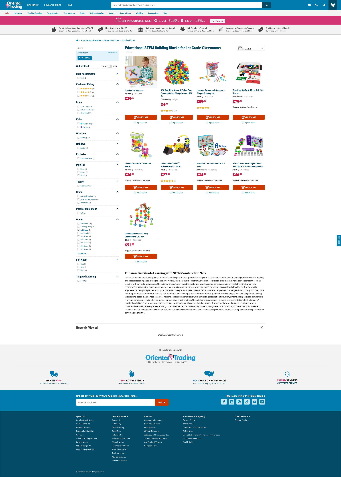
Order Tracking (118, 427)
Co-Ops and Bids (83, 423)
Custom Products (242, 420)
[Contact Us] (316, 5)
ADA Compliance (119, 457)
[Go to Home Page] (77, 40)
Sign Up (161, 402)
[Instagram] (262, 402)
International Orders (120, 445)
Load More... (83, 253)
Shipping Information (121, 438)
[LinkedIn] (231, 402)
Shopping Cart (118, 442)
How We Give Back (152, 423)
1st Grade (85, 57)
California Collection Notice (194, 427)
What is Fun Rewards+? (85, 449)
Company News (150, 445)
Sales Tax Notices (119, 449)
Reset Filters (112, 53)
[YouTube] (254, 402)
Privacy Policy (189, 420)
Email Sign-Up (82, 442)
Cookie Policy (188, 442)
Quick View (142, 122)
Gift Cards (80, 434)
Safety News (188, 431)
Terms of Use (188, 423)
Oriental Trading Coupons (87, 438)
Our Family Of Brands (153, 442)
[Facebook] (224, 402)
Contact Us (116, 420)
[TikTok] (247, 402)
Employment (149, 427)
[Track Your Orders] (309, 5)
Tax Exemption (118, 453)
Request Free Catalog (85, 431)
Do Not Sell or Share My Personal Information (201, 434)
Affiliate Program (151, 431)
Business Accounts (83, 427)
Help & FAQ (116, 423)
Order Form (116, 431)
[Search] (266, 5)
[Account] (324, 5)
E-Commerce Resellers (192, 438)
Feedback (338, 240)
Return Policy (117, 434)
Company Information (153, 420)
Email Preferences (119, 460)
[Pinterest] (239, 402)
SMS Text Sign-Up (83, 445)
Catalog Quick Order (84, 420)
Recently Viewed (87, 327)
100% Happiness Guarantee (155, 438)
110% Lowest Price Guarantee (156, 434)
